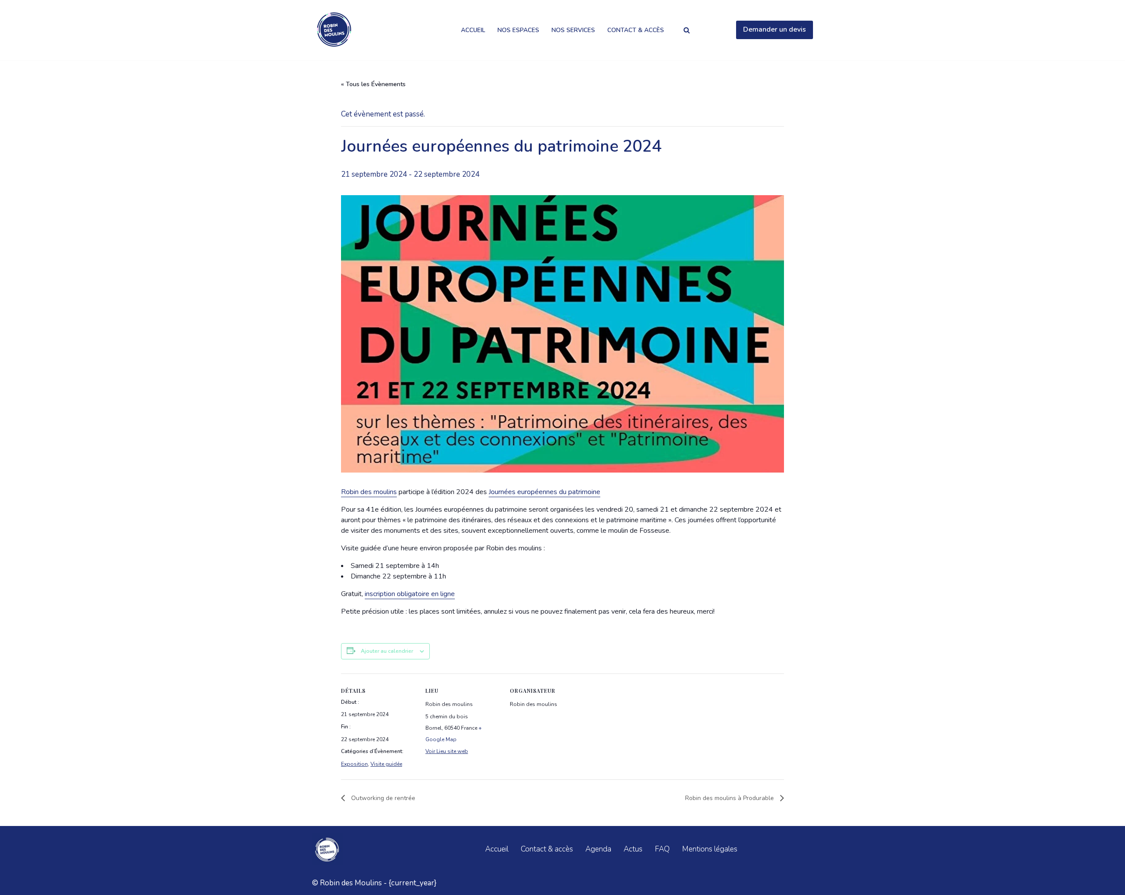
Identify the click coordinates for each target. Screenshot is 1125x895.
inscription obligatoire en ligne (410, 594)
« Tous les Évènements (373, 84)
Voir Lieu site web (446, 751)
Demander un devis (774, 29)
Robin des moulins (369, 492)
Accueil (473, 30)
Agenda (598, 849)
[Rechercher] (686, 30)
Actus (633, 849)
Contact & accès (635, 30)
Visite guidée (386, 764)
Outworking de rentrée (382, 798)
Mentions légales (709, 849)
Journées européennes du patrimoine (544, 492)
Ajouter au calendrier (387, 651)
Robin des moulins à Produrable (730, 798)
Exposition (354, 764)
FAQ (662, 849)
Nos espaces (518, 30)
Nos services (573, 30)
